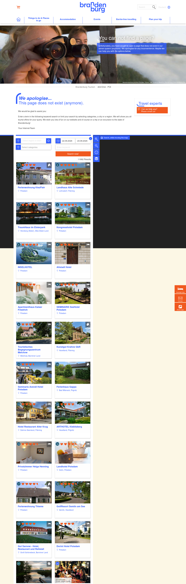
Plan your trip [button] (155, 19)
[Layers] (96, 159)
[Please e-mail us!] (152, 109)
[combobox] (33, 140)
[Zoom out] (96, 145)
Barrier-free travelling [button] (126, 19)
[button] (180, 307)
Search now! (73, 153)
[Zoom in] (96, 139)
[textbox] (29, 147)
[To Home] (20, 20)
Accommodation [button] (68, 19)
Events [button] (97, 19)
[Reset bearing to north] (96, 152)
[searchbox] (34, 141)
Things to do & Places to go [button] (38, 19)
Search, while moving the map (116, 138)
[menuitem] (162, 7)
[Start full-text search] (154, 6)
